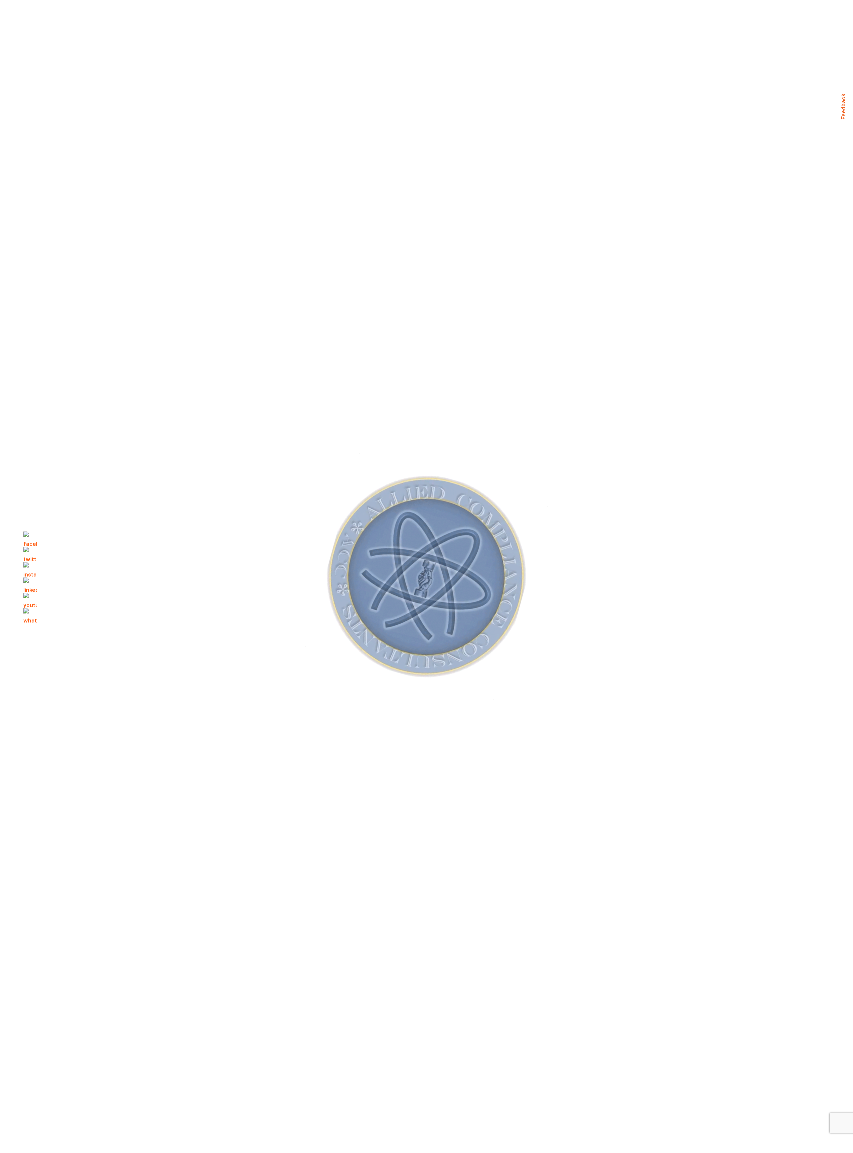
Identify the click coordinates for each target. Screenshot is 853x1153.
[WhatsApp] (30, 614)
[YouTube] (30, 599)
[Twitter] (30, 553)
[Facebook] (30, 538)
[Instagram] (30, 569)
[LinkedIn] (30, 584)
